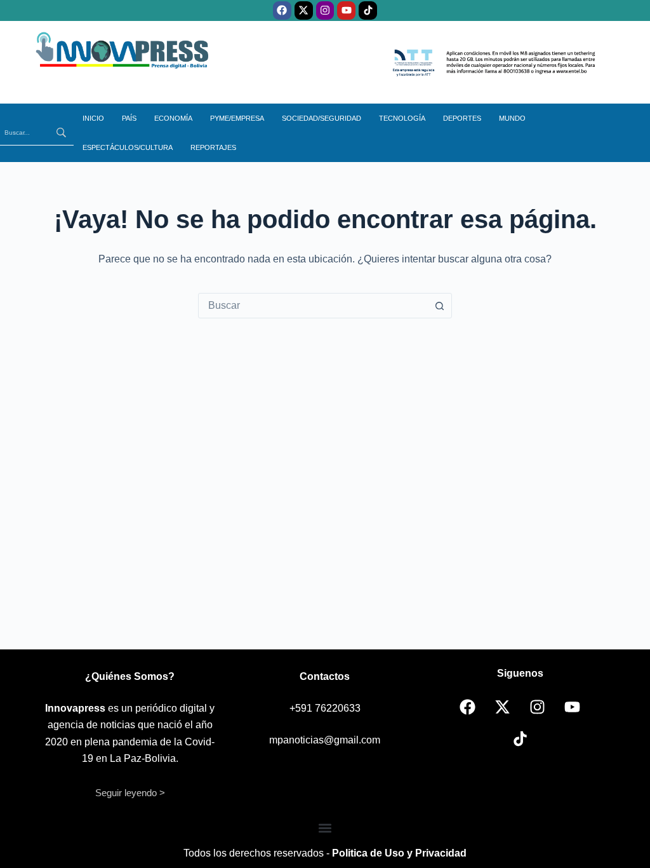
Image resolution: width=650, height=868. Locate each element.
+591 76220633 (325, 708)
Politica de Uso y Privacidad (399, 853)
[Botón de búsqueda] (439, 306)
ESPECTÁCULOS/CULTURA (128, 147)
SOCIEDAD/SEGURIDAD (321, 118)
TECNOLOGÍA (402, 118)
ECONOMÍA (173, 118)
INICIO (93, 118)
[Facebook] (282, 10)
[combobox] (313, 305)
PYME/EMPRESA (237, 118)
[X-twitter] (304, 10)
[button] (325, 828)
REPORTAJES (213, 147)
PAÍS (129, 118)
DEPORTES (462, 118)
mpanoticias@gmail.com (324, 740)
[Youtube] (346, 10)
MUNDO (512, 118)
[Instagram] (325, 10)
